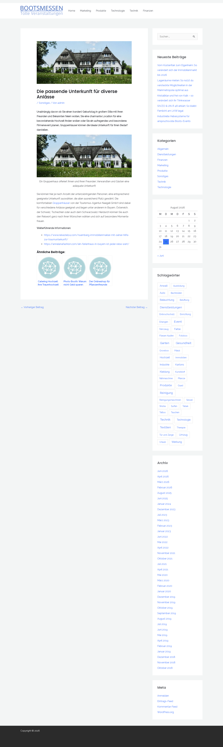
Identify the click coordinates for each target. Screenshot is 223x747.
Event (178, 321)
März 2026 (163, 482)
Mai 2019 (162, 635)
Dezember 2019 (166, 596)
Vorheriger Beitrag (32, 307)
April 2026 (163, 476)
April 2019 (162, 640)
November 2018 (166, 662)
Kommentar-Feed (167, 706)
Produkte (101, 10)
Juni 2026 (162, 471)
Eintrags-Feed (165, 701)
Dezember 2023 (166, 509)
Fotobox (183, 335)
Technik (134, 10)
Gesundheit (183, 343)
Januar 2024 (164, 503)
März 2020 (163, 580)
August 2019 (164, 618)
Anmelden (163, 695)
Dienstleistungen (166, 154)
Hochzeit (165, 357)
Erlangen (163, 322)
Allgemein (163, 148)
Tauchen (175, 412)
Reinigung (166, 392)
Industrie (164, 364)
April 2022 (163, 547)
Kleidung (165, 371)
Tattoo (162, 412)
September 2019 (166, 613)
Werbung (177, 441)
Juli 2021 (162, 564)
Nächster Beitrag (137, 307)
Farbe (177, 329)
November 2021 (166, 553)
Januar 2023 (164, 531)
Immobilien (181, 357)
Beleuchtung (167, 299)
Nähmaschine (166, 378)
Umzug (183, 434)
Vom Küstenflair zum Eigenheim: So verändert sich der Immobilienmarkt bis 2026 (177, 70)
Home (71, 10)
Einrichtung (185, 314)
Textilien (165, 427)
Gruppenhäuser (61, 203)
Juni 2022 (162, 536)
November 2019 (166, 602)
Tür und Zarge (166, 435)
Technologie (118, 10)
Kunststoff (180, 372)
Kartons (179, 364)
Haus (177, 350)
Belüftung (184, 300)
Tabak (185, 406)
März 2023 (163, 520)
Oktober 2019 (165, 607)
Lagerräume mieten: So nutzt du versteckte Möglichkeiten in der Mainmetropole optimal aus (175, 85)
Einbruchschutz (167, 314)
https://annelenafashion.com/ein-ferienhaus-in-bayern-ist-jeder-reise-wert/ (86, 244)
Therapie (181, 427)
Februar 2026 (164, 487)
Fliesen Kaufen (166, 335)
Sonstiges (44, 102)
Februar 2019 (164, 646)
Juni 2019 (162, 629)
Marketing (85, 10)
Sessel (189, 400)
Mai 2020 (162, 575)
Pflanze (181, 378)
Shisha (162, 406)
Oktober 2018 (165, 667)
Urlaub (162, 442)
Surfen (174, 406)
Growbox (164, 350)
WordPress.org (165, 712)
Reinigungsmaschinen (170, 400)
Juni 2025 (162, 498)
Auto (162, 292)
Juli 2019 (162, 624)
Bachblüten (176, 293)
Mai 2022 (162, 542)
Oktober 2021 (164, 558)
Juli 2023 (162, 514)
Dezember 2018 (166, 657)
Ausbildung (178, 286)
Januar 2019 (164, 651)
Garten (164, 343)
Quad (180, 385)
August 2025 (164, 493)
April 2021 (162, 569)
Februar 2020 (164, 585)
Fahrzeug (164, 329)
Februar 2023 (164, 525)
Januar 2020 (164, 591)
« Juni (160, 255)
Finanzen (148, 10)
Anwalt (164, 285)
